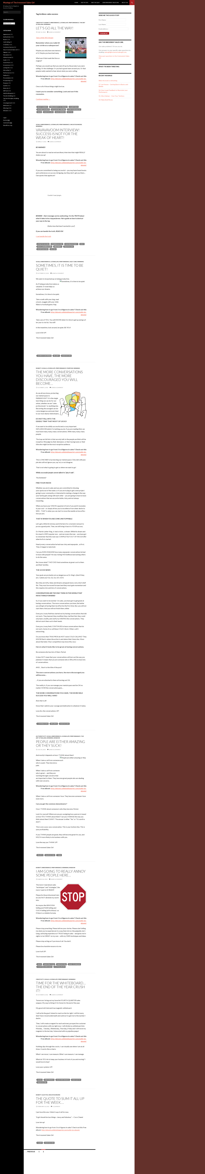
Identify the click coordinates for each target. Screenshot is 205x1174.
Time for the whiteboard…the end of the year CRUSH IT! (61, 987)
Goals (38, 124)
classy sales (74, 107)
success (53, 249)
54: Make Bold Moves (106, 100)
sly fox (70, 112)
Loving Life (64, 22)
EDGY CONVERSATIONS (44, 246)
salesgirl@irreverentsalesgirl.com (115, 52)
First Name (102, 20)
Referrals (6, 88)
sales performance (63, 1079)
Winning (47, 24)
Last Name (102, 24)
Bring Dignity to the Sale (58, 107)
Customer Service (8, 47)
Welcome (6, 105)
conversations (43, 723)
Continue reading (43, 99)
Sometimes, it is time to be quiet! (59, 267)
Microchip (6, 70)
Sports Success (43, 249)
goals (40, 1079)
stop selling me (60, 966)
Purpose (70, 368)
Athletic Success (43, 244)
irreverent (57, 246)
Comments (7, 123)
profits (40, 855)
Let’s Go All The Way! (54, 28)
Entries (6, 120)
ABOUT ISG (125, 2)
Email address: (103, 29)
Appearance (6, 34)
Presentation (7, 78)
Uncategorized (76, 124)
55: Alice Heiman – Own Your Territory (111, 96)
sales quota (76, 1079)
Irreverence (54, 22)
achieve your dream (44, 355)
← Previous (30, 1152)
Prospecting (6, 80)
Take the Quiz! (95, 2)
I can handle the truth (43, 236)
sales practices (49, 964)
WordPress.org (7, 125)
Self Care (73, 261)
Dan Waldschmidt (71, 244)
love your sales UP (74, 109)
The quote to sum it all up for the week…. (60, 1100)
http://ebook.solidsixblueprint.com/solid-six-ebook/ (61, 1130)
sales (39, 112)
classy (40, 1142)
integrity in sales (43, 109)
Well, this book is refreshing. (108, 80)
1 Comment (56, 1106)
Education (6, 55)
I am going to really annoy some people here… (61, 873)
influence (54, 723)
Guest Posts (6, 62)
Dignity (47, 22)
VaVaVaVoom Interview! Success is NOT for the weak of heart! (58, 134)
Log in (5, 117)
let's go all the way (58, 109)
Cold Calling (6, 42)
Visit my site (84, 2)
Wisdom (57, 738)
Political (5, 75)
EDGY (82, 244)
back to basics (42, 107)
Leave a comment (55, 32)
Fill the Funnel (7, 57)
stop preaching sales (45, 966)
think (59, 855)
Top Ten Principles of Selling (11, 98)
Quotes (45, 1095)
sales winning (60, 112)
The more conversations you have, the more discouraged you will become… (59, 378)
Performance (74, 22)
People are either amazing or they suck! (60, 743)
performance (49, 1079)
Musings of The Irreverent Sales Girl (19, 2)
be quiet (56, 355)
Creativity (40, 22)
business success (57, 244)
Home (76, 2)
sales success (48, 112)
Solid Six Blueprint (8, 93)
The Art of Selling (8, 96)
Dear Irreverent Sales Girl (110, 2)
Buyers (5, 39)
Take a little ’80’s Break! (44, 38)
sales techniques (74, 964)
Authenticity (41, 736)
